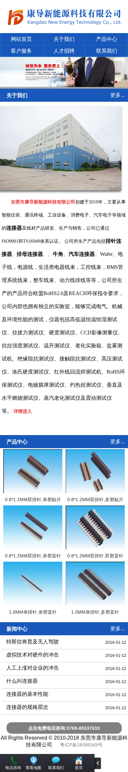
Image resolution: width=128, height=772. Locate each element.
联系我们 (106, 51)
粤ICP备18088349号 (81, 744)
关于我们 (64, 39)
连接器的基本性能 (27, 694)
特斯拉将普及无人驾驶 (32, 641)
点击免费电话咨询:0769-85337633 (64, 728)
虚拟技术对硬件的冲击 (32, 655)
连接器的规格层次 (27, 707)
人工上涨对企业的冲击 (32, 668)
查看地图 (33, 767)
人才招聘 (64, 51)
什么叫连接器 (22, 681)
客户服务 (21, 51)
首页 (79, 767)
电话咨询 (13, 767)
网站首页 (21, 39)
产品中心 (106, 39)
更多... (117, 95)
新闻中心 (17, 629)
